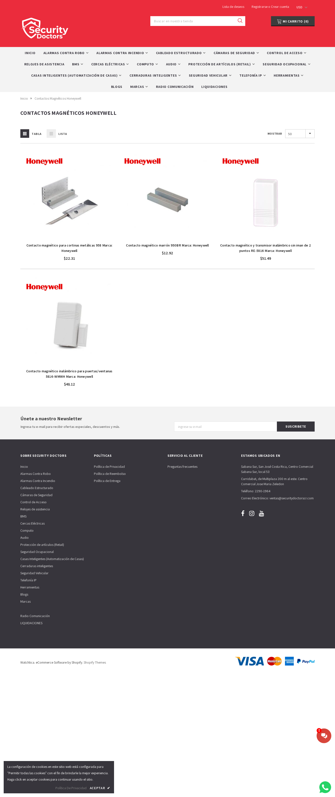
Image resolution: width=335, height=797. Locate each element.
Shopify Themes (95, 662)
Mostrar (275, 133)
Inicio (24, 98)
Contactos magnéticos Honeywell (58, 98)
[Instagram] (251, 513)
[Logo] (44, 26)
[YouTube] (261, 513)
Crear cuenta (280, 6)
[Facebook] (243, 513)
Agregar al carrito (69, 237)
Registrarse (260, 6)
